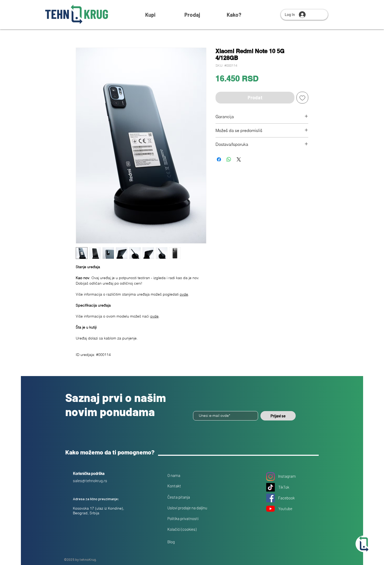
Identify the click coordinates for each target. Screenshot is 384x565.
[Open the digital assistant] (364, 543)
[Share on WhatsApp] (229, 159)
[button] (234, 15)
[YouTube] (270, 508)
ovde (184, 294)
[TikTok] (270, 487)
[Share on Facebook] (219, 159)
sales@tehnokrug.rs (90, 480)
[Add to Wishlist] (302, 97)
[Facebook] (270, 498)
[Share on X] (239, 159)
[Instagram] (270, 476)
